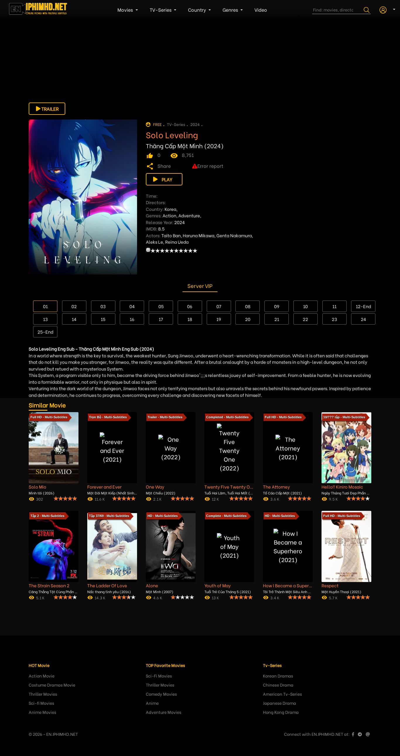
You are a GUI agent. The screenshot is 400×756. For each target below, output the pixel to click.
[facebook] (353, 734)
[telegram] (360, 734)
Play (167, 179)
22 (305, 319)
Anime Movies (42, 712)
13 (45, 319)
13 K (215, 597)
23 (334, 319)
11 (334, 306)
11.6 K (100, 498)
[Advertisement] (200, 62)
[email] (368, 734)
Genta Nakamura (234, 235)
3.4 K (274, 597)
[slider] (174, 250)
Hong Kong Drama (281, 712)
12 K (215, 498)
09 (276, 306)
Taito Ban (171, 235)
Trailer (50, 108)
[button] (385, 9)
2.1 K (157, 498)
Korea (170, 209)
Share (164, 165)
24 (363, 319)
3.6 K (274, 498)
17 (161, 319)
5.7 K (333, 597)
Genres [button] (231, 9)
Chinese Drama (278, 685)
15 (103, 319)
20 (247, 319)
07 (218, 306)
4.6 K (157, 597)
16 (132, 319)
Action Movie (41, 676)
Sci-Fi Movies (159, 676)
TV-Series (176, 124)
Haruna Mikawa (198, 235)
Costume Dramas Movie (52, 685)
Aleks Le (154, 241)
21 (276, 319)
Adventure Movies (163, 712)
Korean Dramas (278, 676)
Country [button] (197, 9)
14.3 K (100, 597)
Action (169, 215)
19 (218, 319)
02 (74, 306)
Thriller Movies (43, 694)
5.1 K (40, 597)
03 (103, 306)
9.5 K (333, 498)
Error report (210, 165)
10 (305, 306)
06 (189, 306)
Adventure (189, 215)
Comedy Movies (161, 694)
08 (247, 306)
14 (74, 319)
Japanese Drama (279, 703)
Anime (152, 703)
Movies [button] (125, 9)
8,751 (188, 154)
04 (132, 306)
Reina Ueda (177, 241)
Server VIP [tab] (200, 285)
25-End (45, 331)
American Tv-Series (282, 694)
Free (157, 124)
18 (189, 319)
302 (39, 498)
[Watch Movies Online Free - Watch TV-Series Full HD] (38, 10)
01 (45, 306)
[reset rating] (148, 250)
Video (260, 9)
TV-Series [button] (161, 9)
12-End (363, 306)
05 (161, 306)
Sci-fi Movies (41, 703)
